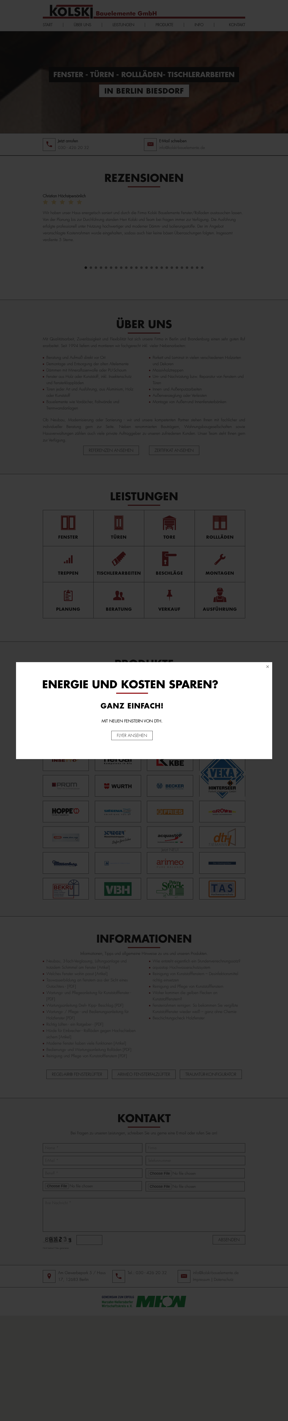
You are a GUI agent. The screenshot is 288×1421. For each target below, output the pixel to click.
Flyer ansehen (132, 735)
